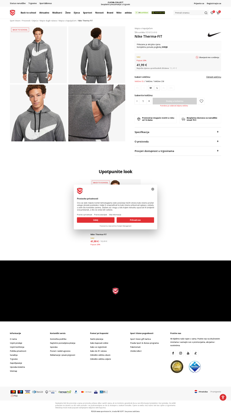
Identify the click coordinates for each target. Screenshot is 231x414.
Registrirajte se (214, 3)
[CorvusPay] (65, 391)
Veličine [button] (149, 81)
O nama (13, 339)
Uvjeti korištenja (17, 347)
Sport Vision (15, 20)
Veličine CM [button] (159, 81)
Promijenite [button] (215, 391)
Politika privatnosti (18, 351)
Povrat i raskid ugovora (60, 351)
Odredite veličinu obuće (100, 355)
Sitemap (13, 371)
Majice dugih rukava (48, 20)
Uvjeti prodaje (16, 343)
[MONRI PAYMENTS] (14, 395)
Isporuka (53, 347)
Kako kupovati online (99, 343)
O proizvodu (142, 141)
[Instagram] (180, 353)
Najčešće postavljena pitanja (62, 343)
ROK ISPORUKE (115, 2)
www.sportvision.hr (104, 411)
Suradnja (14, 355)
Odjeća (35, 20)
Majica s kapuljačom (67, 20)
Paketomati (135, 347)
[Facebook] (173, 353)
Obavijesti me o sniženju (209, 57)
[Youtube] (188, 353)
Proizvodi (26, 20)
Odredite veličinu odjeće (100, 359)
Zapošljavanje (16, 363)
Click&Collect (136, 351)
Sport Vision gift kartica (140, 339)
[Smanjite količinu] (137, 101)
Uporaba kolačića (17, 367)
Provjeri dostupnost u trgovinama (154, 151)
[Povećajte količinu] (149, 101)
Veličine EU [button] (139, 81)
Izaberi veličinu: (143, 77)
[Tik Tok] (195, 353)
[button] (37, 12)
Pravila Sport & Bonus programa (144, 343)
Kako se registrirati (98, 347)
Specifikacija (142, 132)
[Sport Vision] (12, 12)
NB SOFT (120, 411)
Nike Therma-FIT (99, 234)
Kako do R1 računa (98, 351)
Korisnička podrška (58, 339)
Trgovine (14, 359)
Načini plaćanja (96, 339)
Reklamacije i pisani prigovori (62, 355)
